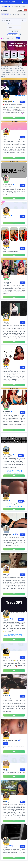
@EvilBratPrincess (6, 186)
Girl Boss (5, 322)
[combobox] (14, 27)
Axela (4, 574)
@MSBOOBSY (5, 413)
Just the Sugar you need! (10, 740)
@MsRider (5, 697)
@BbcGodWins (6, 217)
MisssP (5, 657)
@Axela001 (5, 575)
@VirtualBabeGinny (7, 535)
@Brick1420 (5, 770)
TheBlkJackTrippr (8, 455)
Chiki (4, 136)
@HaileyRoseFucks (7, 102)
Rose (4, 367)
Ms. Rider (5, 695)
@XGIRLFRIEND (6, 283)
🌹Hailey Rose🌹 (8, 101)
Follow (17, 38)
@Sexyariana (5, 847)
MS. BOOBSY (6, 412)
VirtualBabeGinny (8, 534)
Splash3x (5, 248)
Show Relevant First (12, 34)
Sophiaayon (6, 619)
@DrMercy (5, 502)
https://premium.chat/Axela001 (10, 590)
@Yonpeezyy (5, 620)
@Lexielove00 (6, 802)
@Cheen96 (5, 741)
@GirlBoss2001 (6, 323)
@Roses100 (5, 368)
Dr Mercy (5, 500)
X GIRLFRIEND (7, 282)
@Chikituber (5, 138)
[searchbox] (16, 27)
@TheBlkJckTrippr (6, 456)
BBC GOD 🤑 (7, 216)
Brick (4, 769)
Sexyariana (6, 846)
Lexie (4, 801)
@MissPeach (5, 658)
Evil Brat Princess (8, 185)
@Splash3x (5, 249)
